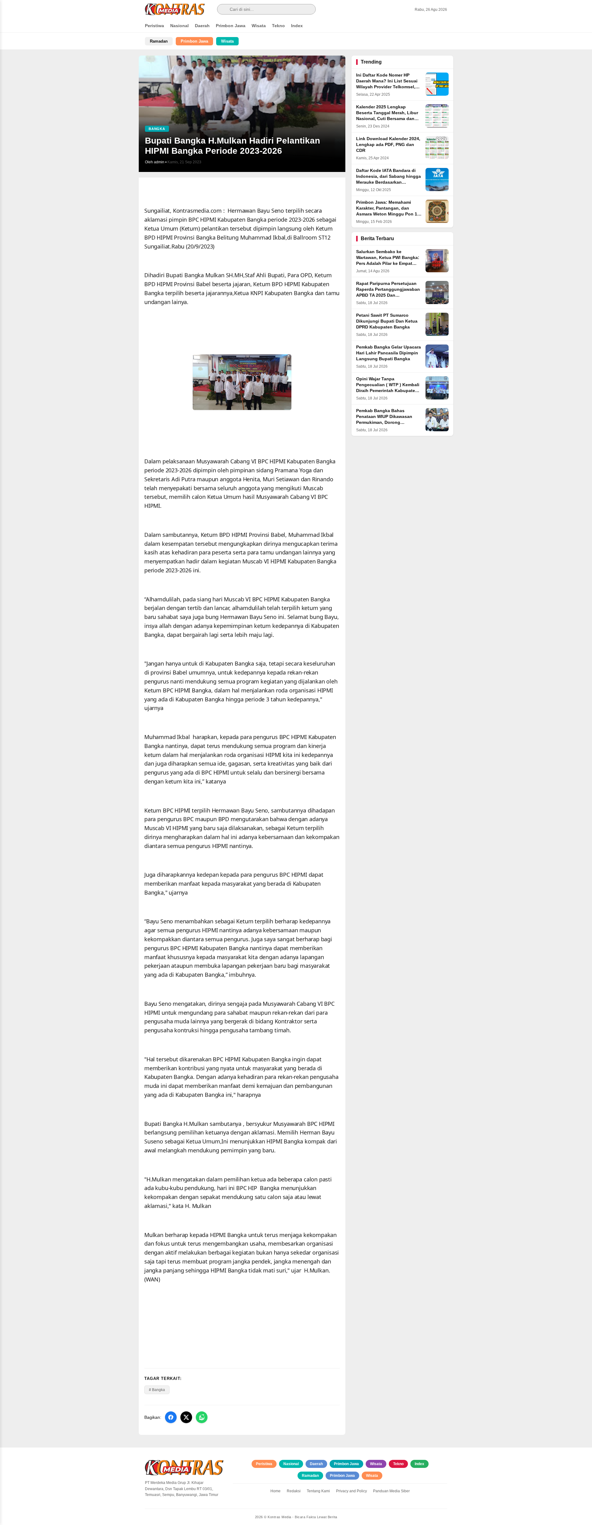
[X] (186, 1417)
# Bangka (157, 1390)
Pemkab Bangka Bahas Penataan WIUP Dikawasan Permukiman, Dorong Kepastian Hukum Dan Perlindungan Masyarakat (384, 422)
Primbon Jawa (230, 25)
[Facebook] (171, 1417)
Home (275, 1491)
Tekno (278, 25)
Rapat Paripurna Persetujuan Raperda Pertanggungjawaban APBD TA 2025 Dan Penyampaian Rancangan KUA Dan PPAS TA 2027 (388, 295)
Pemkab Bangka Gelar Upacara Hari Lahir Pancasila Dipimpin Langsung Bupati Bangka (388, 353)
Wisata (259, 25)
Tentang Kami (318, 1491)
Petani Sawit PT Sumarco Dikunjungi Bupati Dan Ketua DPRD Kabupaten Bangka (386, 321)
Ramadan (159, 41)
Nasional (179, 25)
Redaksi (294, 1491)
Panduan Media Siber (391, 1491)
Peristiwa (154, 25)
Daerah (202, 25)
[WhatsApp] (202, 1417)
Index (297, 25)
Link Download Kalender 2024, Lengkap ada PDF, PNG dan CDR (388, 144)
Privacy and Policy (351, 1491)
